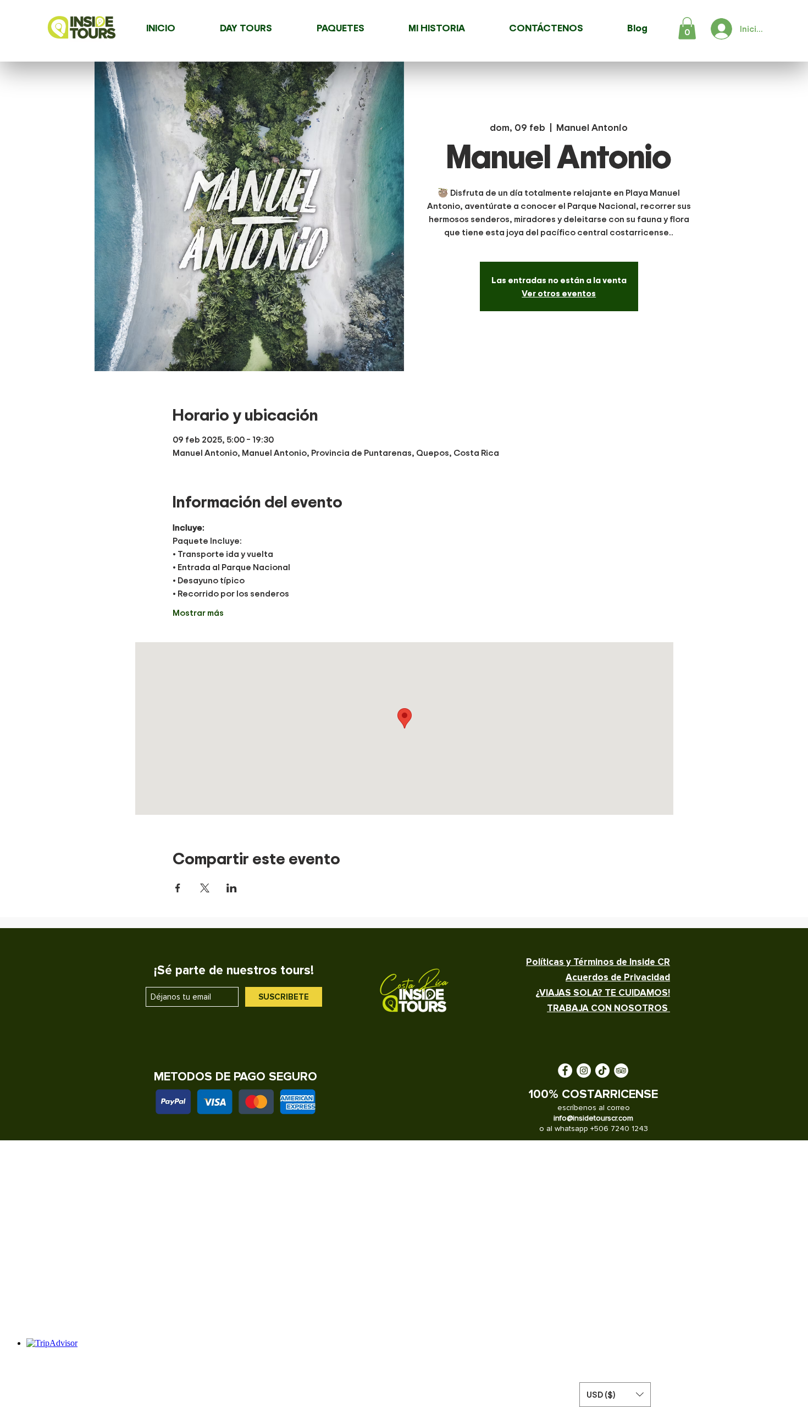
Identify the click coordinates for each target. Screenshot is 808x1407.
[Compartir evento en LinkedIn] (231, 888)
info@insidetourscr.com (593, 1118)
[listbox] (615, 1394)
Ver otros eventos (559, 293)
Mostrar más (198, 612)
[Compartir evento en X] (205, 888)
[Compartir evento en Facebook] (178, 888)
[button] (687, 28)
